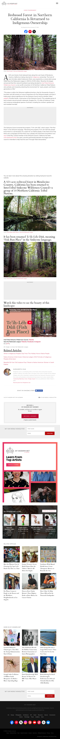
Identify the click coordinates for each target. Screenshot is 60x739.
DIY (31, 715)
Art (8, 715)
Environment (32, 10)
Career (34, 715)
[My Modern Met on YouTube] (34, 722)
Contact (30, 733)
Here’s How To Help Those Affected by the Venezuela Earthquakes (47, 593)
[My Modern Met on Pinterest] (16, 722)
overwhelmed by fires (10, 137)
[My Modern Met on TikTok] (39, 722)
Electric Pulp (53, 736)
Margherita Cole (26, 27)
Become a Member (30, 416)
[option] (16, 488)
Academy (37, 717)
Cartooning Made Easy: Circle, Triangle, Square (24, 379)
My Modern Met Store (12, 512)
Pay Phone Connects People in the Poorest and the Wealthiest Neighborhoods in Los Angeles (11, 595)
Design (12, 715)
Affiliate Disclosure (42, 733)
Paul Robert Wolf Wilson (13, 232)
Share (39, 390)
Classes (46, 715)
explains (6, 98)
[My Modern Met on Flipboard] (30, 722)
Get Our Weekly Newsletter (48, 397)
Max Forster (10, 71)
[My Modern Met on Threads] (43, 722)
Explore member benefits (30, 420)
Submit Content (24, 733)
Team (18, 733)
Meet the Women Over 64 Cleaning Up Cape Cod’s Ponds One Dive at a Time (12, 566)
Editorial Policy (13, 733)
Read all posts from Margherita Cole (21, 382)
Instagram (37, 342)
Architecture (26, 715)
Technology (26, 717)
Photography (18, 715)
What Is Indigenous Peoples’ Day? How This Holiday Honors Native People (26, 353)
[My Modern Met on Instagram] (25, 722)
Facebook (30, 342)
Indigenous (36, 77)
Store (42, 717)
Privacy (48, 733)
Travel (32, 717)
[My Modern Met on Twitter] (21, 722)
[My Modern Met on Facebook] (12, 722)
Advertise (35, 733)
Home (25, 10)
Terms (52, 733)
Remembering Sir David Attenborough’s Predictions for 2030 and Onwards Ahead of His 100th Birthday (47, 678)
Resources (40, 715)
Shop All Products (49, 511)
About (7, 733)
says (5, 135)
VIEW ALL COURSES (13, 464)
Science (21, 717)
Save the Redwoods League (20, 71)
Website (31, 340)
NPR (7, 344)
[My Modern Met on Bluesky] (48, 722)
